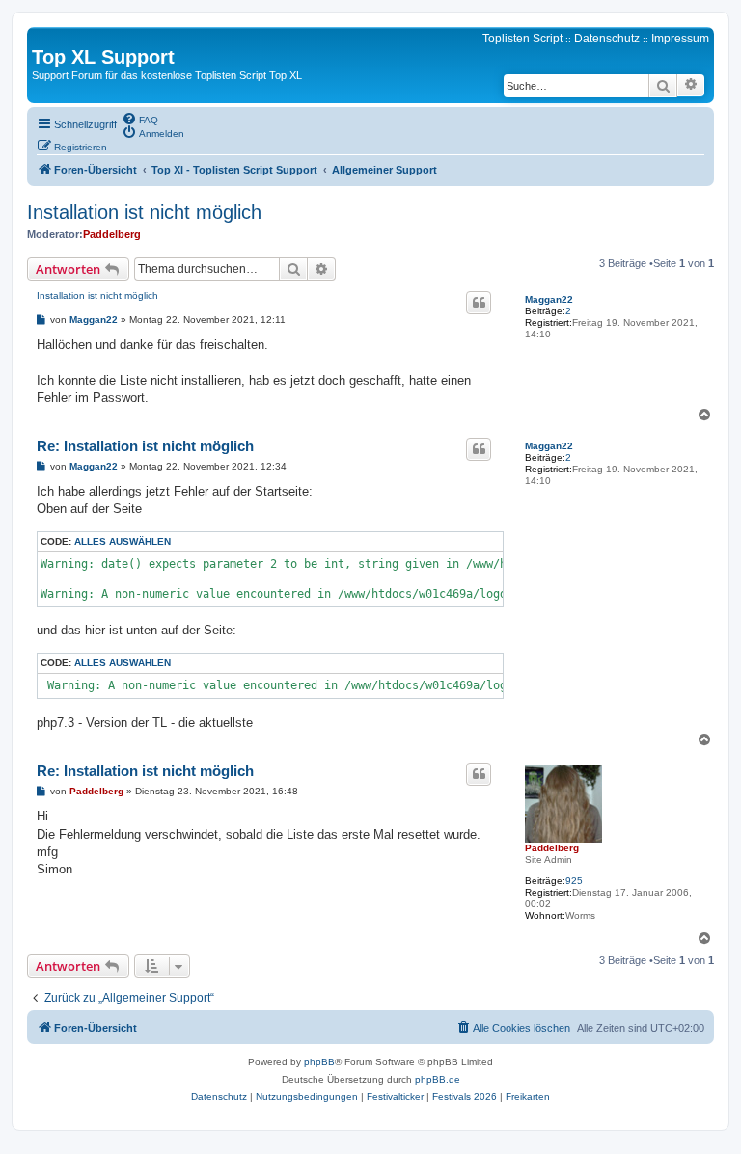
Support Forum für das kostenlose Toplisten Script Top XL (167, 75)
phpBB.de (437, 1079)
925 (574, 880)
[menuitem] (140, 118)
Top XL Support (103, 56)
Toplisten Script (522, 38)
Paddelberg (112, 234)
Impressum (680, 38)
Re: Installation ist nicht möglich (145, 446)
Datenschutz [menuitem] (607, 38)
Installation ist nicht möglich (144, 212)
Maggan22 (549, 299)
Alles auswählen (122, 541)
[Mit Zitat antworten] (478, 302)
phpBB (319, 1062)
